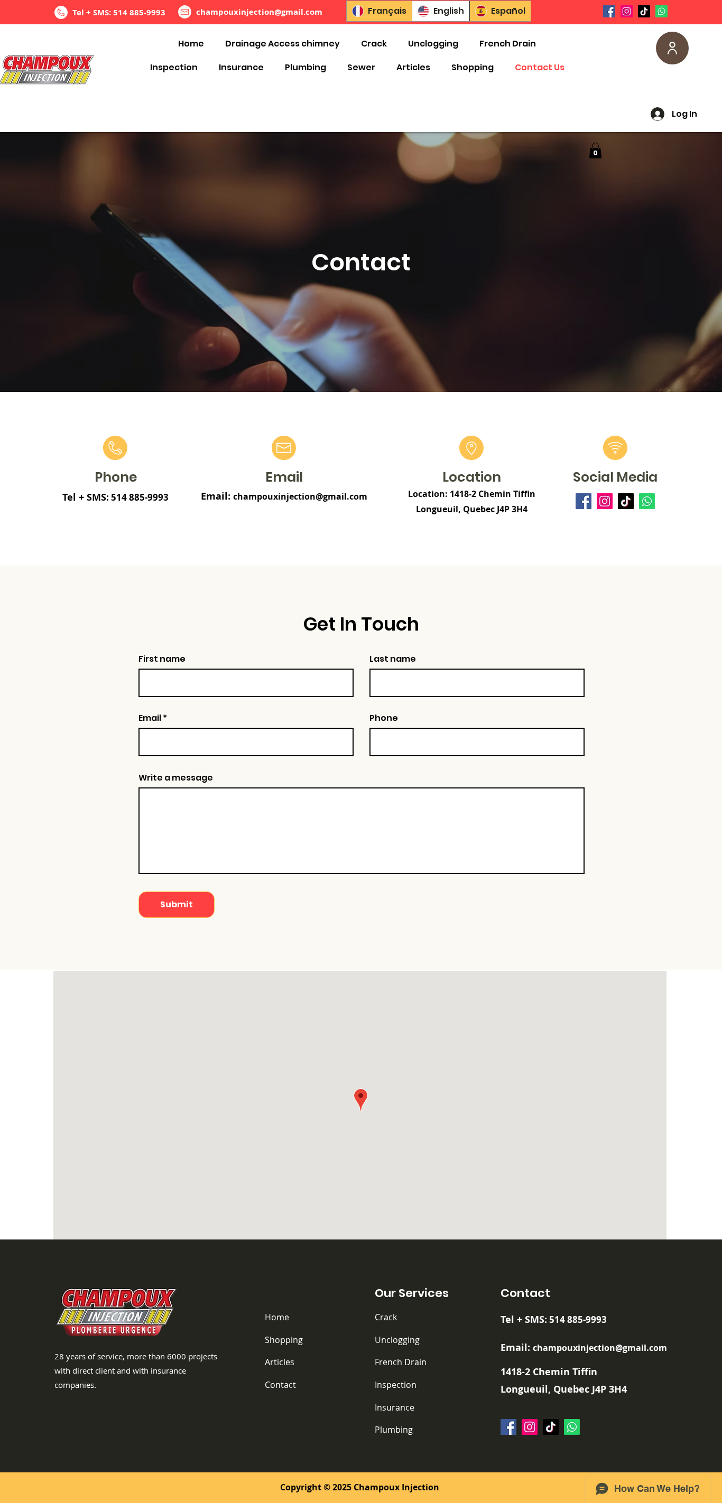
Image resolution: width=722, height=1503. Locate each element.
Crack (386, 1317)
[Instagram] (627, 11)
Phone (383, 718)
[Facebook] (609, 11)
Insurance (394, 1407)
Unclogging (397, 1340)
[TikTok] (644, 11)
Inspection (395, 1385)
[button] (595, 150)
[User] (672, 48)
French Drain (401, 1362)
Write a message (175, 778)
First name (162, 659)
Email (149, 718)
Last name (392, 659)
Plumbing (394, 1429)
